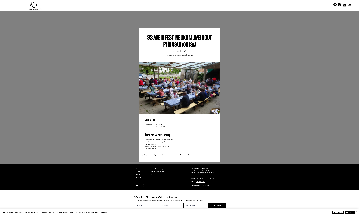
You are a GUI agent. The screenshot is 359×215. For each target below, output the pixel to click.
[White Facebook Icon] (137, 185)
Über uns (138, 172)
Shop (137, 169)
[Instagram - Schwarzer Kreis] (339, 4)
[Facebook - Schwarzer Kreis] (335, 4)
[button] (344, 4)
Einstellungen (338, 212)
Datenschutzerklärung (101, 212)
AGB (152, 174)
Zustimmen (349, 212)
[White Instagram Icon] (142, 185)
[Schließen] (357, 212)
